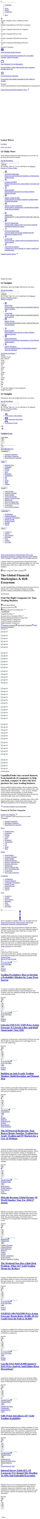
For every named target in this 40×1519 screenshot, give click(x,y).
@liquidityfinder (6, 1182)
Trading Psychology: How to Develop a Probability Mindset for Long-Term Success (19, 977)
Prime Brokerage (6, 1126)
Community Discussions (12, 518)
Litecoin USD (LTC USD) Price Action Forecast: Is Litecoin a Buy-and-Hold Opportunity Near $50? (20, 1027)
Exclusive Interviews (11, 864)
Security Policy (24, 555)
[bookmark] (2, 1004)
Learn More (4, 437)
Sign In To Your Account (8, 959)
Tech (6, 472)
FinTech (3, 969)
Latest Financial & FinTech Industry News (14, 90)
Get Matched (5, 611)
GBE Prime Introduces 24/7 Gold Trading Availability (17, 1417)
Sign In (3, 449)
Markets (7, 468)
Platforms (4, 1193)
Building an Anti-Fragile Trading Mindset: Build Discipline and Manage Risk (20, 1076)
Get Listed (8, 542)
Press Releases (5, 1190)
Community (8, 12)
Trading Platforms (6, 1188)
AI (1, 1116)
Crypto (7, 470)
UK (6, 477)
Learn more (22, 806)
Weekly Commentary (7, 1256)
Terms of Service (6, 555)
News (6, 8)
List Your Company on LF (11, 806)
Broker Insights (9, 495)
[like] (2, 999)
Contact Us (8, 532)
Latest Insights (9, 491)
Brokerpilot (4, 1239)
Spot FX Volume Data (11, 502)
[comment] (1, 1002)
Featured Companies (11, 454)
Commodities (5, 1408)
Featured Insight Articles (8, 254)
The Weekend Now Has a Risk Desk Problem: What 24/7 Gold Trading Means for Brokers (18, 1266)
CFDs (2, 1191)
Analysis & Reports (11, 496)
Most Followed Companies (13, 458)
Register (7, 523)
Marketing (8, 537)
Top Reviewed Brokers (8, 353)
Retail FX (4, 1119)
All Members (9, 514)
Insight (7, 10)
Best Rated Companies (12, 456)
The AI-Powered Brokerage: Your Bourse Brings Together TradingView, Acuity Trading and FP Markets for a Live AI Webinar (19, 1134)
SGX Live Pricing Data (12, 503)
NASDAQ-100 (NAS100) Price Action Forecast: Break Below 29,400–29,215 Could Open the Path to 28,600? (19, 1316)
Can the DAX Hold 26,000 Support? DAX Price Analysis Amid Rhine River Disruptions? (20, 1366)
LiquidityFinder (5, 1180)
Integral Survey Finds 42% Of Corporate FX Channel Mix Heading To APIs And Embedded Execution (19, 1473)
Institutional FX (5, 1121)
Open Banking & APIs (8, 1466)
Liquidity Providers (7, 1245)
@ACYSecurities (6, 964)
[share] (2, 1006)
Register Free (9, 449)
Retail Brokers (5, 1125)
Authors (7, 484)
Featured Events (10, 521)
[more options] (2, 1008)
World (6, 481)
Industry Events (9, 519)
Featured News (9, 465)
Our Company (9, 535)
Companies (8, 5)
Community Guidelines (15, 556)
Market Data (8, 500)
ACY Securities (5, 962)
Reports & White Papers (8, 1461)
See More (4, 144)
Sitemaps (25, 556)
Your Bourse (5, 1110)
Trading (3, 970)
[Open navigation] (2, 23)
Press (6, 539)
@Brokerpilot (5, 1241)
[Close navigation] (2, 447)
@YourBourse (5, 1111)
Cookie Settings (32, 556)
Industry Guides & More (12, 498)
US (6, 479)
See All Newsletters (7, 160)
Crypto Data (8, 505)
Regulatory (8, 474)
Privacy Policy (12, 168)
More (6, 482)
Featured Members (10, 516)
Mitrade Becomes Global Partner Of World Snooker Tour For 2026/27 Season (19, 1200)
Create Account (5, 957)
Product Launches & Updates (10, 1259)
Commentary (9, 475)
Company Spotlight (11, 493)
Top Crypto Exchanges (12, 507)
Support (7, 533)
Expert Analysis (5, 1257)
